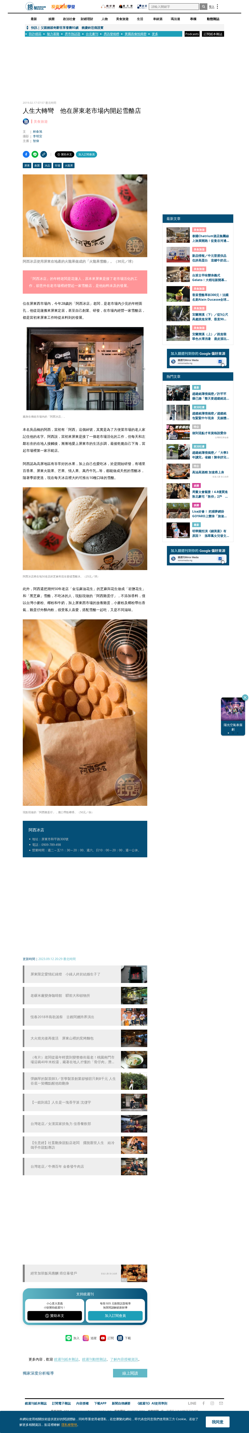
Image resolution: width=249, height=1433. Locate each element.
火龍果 (69, 165)
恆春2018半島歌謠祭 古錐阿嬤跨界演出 (62, 1017)
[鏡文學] (126, 6)
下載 (128, 1338)
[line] (192, 1403)
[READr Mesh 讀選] (142, 7)
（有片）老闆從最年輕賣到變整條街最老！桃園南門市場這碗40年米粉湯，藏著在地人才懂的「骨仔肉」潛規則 (73, 1059)
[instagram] (212, 1403)
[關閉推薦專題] (245, 697)
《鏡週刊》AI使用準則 (151, 1403)
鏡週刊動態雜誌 (94, 1359)
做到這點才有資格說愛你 (209, 433)
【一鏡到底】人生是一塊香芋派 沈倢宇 (61, 1102)
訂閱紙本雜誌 (213, 34)
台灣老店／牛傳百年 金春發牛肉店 (57, 1166)
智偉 (36, 141)
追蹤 (93, 1338)
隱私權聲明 (69, 1425)
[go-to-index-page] (35, 6)
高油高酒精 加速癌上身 (208, 472)
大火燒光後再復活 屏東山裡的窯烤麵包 (62, 1038)
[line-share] (35, 154)
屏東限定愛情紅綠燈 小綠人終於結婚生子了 (66, 974)
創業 (37, 165)
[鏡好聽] (108, 6)
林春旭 (37, 131)
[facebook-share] (26, 154)
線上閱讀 (130, 1373)
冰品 (47, 165)
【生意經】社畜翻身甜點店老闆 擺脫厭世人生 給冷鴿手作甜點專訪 (73, 1144)
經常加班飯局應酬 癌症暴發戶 (54, 1273)
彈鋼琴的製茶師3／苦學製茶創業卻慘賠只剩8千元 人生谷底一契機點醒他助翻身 (73, 1080)
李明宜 (37, 136)
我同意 (218, 1421)
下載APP (100, 1403)
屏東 (27, 165)
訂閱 (111, 1338)
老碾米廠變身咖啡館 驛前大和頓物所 (60, 995)
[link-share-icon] (43, 154)
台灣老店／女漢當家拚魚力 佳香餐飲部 (61, 1123)
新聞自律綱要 (121, 1403)
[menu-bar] (217, 6)
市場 (57, 165)
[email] (221, 1403)
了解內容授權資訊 (124, 1359)
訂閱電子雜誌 (61, 1403)
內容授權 (82, 1403)
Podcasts (192, 34)
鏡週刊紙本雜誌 (66, 1359)
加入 (76, 1338)
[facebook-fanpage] (203, 1403)
